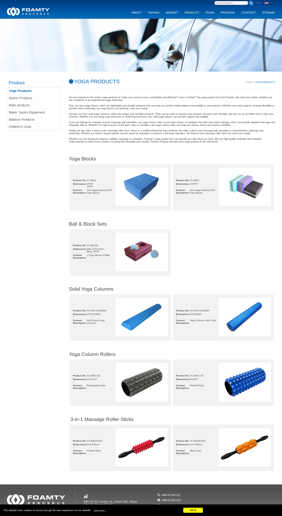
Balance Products (21, 119)
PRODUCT (192, 12)
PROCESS (228, 12)
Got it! (193, 510)
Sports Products (20, 98)
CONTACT (249, 12)
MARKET (172, 12)
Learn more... (100, 510)
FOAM (210, 12)
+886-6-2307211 (170, 495)
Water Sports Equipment (27, 112)
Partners (153, 12)
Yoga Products (20, 91)
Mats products (19, 105)
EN (270, 3)
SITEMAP (268, 12)
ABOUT (137, 12)
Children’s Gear (20, 126)
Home (258, 3)
